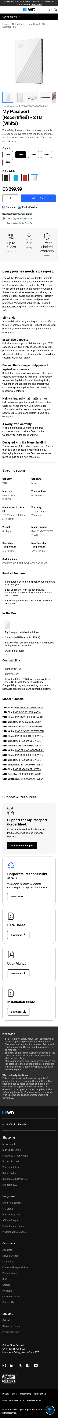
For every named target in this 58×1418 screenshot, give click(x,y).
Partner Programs (11, 1214)
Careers (6, 1285)
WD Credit (7, 1208)
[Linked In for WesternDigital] (12, 1366)
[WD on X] (20, 1365)
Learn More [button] (27, 219)
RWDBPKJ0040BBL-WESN (27, 740)
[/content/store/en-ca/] (29, 9)
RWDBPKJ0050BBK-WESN (29, 755)
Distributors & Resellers (14, 1179)
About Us (7, 1249)
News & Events (10, 1255)
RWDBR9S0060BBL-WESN (27, 769)
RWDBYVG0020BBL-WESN (27, 721)
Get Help (6, 1320)
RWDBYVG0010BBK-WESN (29, 707)
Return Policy (9, 1173)
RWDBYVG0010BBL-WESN (27, 712)
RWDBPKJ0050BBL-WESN (27, 759)
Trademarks (25, 1394)
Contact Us (8, 1302)
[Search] (55, 9)
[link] (8, 207)
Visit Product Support (22, 845)
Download (16, 935)
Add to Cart (38, 198)
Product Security (11, 1332)
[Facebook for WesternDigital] (28, 1366)
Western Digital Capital (14, 1231)
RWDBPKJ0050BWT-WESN (29, 764)
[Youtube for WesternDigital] (36, 1366)
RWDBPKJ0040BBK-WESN (29, 736)
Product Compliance (11, 1400)
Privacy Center (9, 1273)
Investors (7, 1290)
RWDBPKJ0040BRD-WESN (27, 745)
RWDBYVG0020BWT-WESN (29, 731)
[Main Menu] (4, 9)
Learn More (36, 4)
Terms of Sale (40, 1394)
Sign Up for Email (11, 1149)
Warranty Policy (10, 1167)
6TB (8, 162)
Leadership (8, 1261)
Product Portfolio (11, 1161)
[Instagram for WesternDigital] (4, 1366)
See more (12, 141)
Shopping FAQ (9, 1184)
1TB (8, 154)
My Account (8, 1144)
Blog (4, 1279)
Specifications (9, 16)
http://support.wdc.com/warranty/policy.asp (28, 1061)
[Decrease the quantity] (5, 198)
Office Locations (10, 1296)
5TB (46, 154)
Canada (22, 1124)
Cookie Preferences (32, 1400)
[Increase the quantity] (16, 198)
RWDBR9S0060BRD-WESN (27, 774)
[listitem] (6, 177)
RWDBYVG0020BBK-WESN (29, 717)
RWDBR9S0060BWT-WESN (29, 778)
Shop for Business (12, 1202)
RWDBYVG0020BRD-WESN (27, 726)
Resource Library (11, 1326)
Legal (14, 1394)
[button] (7, 97)
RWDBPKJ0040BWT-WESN (29, 750)
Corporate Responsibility (15, 1267)
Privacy (5, 1394)
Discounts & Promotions (15, 1155)
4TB (33, 154)
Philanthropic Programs (14, 1226)
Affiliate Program (11, 1220)
